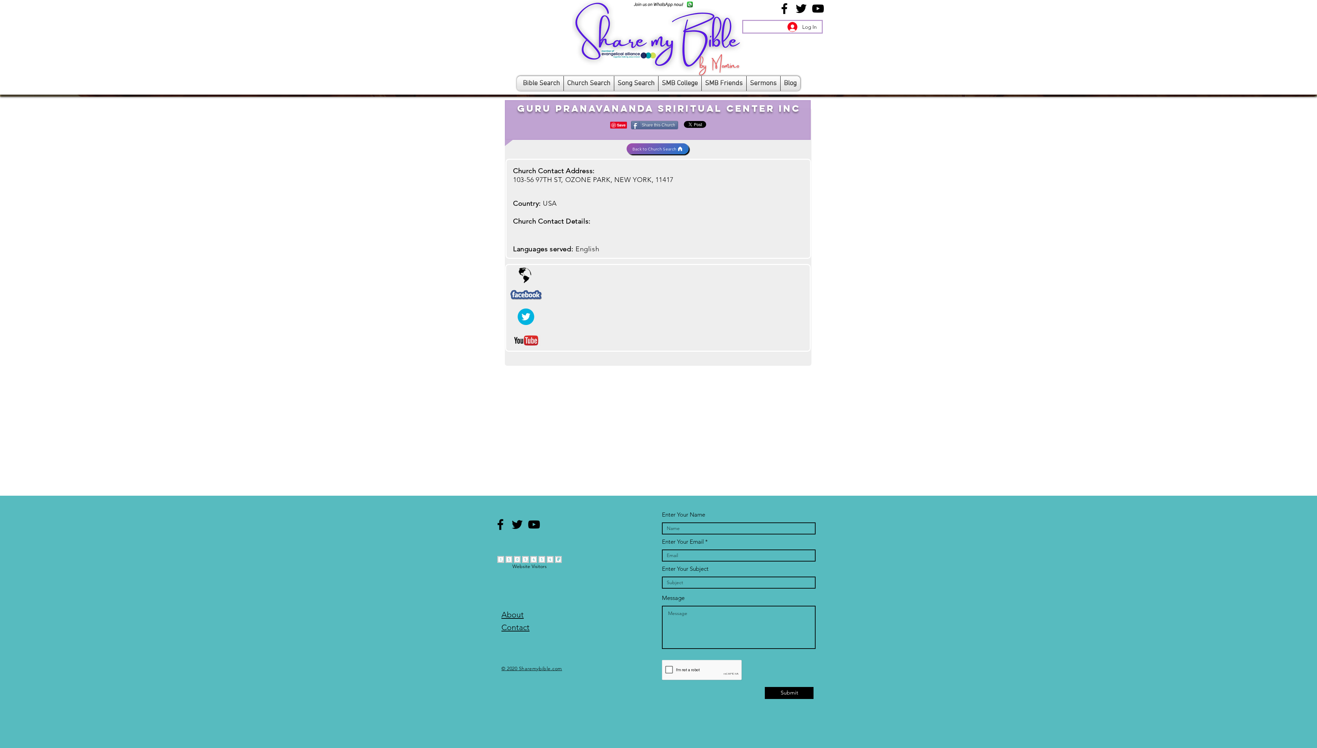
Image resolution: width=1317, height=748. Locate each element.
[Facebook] (784, 8)
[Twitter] (801, 8)
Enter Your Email (683, 542)
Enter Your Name (683, 515)
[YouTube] (818, 8)
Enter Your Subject (685, 569)
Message (673, 598)
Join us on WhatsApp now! (658, 4)
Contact (515, 627)
